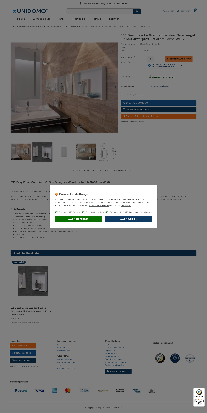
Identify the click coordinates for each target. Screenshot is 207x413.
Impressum (126, 205)
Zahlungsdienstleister (95, 212)
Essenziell (63, 212)
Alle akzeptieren (78, 219)
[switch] (199, 403)
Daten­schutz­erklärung (99, 205)
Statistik (76, 212)
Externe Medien (116, 212)
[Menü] (203, 389)
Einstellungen (146, 212)
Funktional (133, 212)
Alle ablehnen (128, 219)
